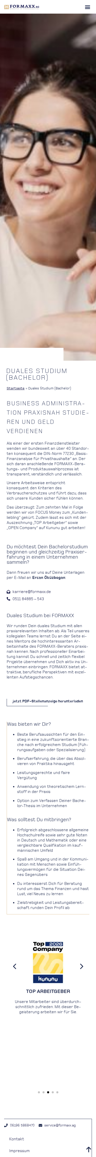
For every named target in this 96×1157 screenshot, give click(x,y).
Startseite (16, 388)
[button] (87, 7)
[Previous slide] (15, 966)
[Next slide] (81, 966)
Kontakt (16, 1139)
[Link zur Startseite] (21, 6)
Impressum (19, 1151)
